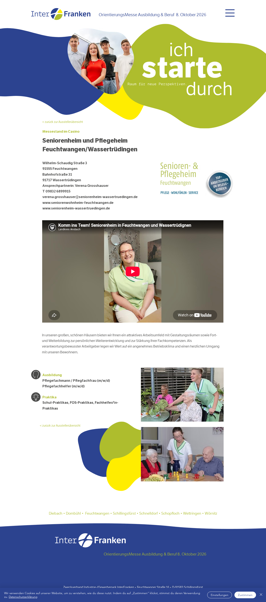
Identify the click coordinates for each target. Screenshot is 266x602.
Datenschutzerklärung (23, 597)
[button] (230, 13)
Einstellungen (219, 595)
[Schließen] (261, 595)
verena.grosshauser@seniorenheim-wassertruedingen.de (90, 197)
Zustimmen (245, 595)
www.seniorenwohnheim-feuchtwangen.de (77, 203)
